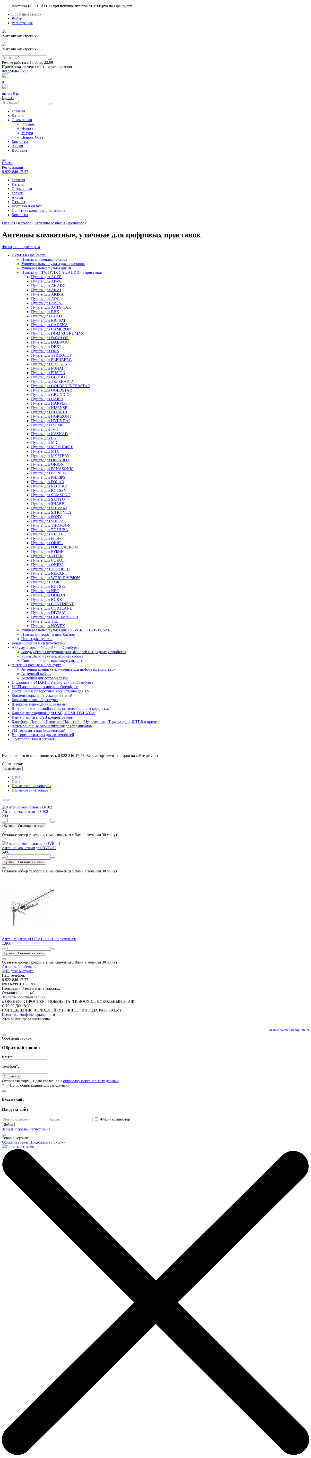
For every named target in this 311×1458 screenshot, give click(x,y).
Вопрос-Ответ (33, 137)
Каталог (18, 115)
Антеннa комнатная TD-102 (25, 811)
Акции (17, 146)
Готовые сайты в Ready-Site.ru (288, 1030)
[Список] (8, 799)
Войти (17, 18)
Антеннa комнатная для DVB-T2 (29, 848)
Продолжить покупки (47, 1142)
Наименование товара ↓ (31, 786)
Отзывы (28, 124)
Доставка (19, 150)
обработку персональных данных (91, 1081)
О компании (22, 120)
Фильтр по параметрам (21, 247)
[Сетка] (4, 799)
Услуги (27, 133)
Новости (28, 128)
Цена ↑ (17, 781)
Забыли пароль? (15, 1129)
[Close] (4, 831)
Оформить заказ (15, 1142)
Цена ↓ (17, 777)
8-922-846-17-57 (15, 71)
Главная (18, 111)
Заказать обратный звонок (23, 997)
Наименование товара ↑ (31, 790)
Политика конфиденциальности (38, 210)
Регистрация (22, 23)
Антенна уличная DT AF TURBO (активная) (39, 939)
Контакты (20, 142)
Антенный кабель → (19, 966)
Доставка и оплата (27, 206)
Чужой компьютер (115, 1119)
